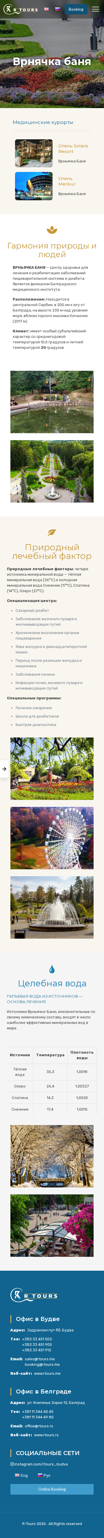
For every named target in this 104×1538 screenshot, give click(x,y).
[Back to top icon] (92, 1526)
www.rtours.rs (46, 1435)
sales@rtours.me (40, 1359)
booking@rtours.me (42, 1364)
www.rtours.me (47, 1373)
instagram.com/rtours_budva (41, 1464)
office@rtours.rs (39, 1426)
